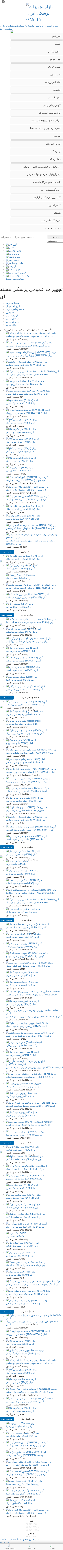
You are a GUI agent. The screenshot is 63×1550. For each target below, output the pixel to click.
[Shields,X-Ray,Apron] (32, 371)
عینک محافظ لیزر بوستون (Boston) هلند (24, 384)
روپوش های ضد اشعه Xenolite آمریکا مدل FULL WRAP (31, 994)
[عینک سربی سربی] (16, 1232)
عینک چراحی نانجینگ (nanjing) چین (22, 1207)
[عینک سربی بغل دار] (29, 342)
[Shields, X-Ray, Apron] (30, 1032)
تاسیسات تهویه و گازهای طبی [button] (46, 182)
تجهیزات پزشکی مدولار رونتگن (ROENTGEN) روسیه (30, 1391)
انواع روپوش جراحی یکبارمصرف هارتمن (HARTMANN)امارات (34, 1067)
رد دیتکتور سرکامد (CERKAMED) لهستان (24, 1455)
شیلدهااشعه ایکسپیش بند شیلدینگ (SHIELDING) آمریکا (31, 374)
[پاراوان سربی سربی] (28, 637)
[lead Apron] (25, 1131)
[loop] (23, 1204)
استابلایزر (10, 312)
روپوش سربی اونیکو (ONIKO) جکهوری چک (25, 956)
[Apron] (21, 1092)
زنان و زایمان (15, 250)
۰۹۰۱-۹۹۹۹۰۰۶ (31, 1536)
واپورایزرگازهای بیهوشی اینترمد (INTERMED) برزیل (29, 355)
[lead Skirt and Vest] (28, 778)
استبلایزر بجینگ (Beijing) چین (19, 578)
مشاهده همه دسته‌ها (15, 278)
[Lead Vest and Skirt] (25, 758)
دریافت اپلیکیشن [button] (10, 1548)
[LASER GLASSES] (25, 380)
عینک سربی (11, 324)
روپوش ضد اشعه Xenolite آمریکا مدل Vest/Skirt (28, 1124)
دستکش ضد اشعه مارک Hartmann (22, 912)
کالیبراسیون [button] (54, 205)
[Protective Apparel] (21, 1111)
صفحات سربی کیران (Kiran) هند (20, 984)
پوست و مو (14, 253)
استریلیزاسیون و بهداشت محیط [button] (45, 128)
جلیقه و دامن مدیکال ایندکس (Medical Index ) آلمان (30, 829)
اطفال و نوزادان (16, 263)
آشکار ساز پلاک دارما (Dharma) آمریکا (23, 1493)
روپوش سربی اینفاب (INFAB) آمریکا (22, 946)
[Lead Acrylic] (24, 1041)
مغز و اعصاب (15, 269)
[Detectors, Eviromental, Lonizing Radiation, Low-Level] (24, 1480)
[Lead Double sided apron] (34, 1011)
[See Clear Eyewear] (25, 1213)
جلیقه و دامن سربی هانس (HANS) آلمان (24, 762)
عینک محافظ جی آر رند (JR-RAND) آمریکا (25, 1226)
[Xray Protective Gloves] (31, 889)
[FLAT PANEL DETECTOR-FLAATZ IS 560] (27, 476)
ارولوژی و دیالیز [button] (53, 143)
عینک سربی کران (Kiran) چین (19, 1255)
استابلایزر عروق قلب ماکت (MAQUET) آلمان (26, 597)
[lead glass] (22, 647)
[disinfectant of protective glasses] (33, 1280)
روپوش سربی (12, 321)
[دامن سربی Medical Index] (23, 720)
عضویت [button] (52, 1548)
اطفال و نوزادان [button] (53, 82)
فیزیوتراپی (14, 259)
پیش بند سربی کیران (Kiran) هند (20, 975)
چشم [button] (58, 43)
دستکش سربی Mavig (16, 864)
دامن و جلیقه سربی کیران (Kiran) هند (23, 714)
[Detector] (20, 1499)
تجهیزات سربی (13, 303)
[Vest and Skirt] (27, 787)
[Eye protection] (20, 1271)
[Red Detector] (26, 1451)
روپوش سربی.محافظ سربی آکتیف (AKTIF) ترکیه (28, 1035)
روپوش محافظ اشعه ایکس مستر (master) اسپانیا (28, 965)
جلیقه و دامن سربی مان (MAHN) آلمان (24, 800)
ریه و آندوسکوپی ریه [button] (51, 190)
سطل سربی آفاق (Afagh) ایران (20, 422)
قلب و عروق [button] (54, 66)
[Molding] (25, 1349)
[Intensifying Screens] (22, 981)
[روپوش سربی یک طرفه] (31, 332)
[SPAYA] (24, 505)
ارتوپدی (12, 266)
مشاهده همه (6, 552)
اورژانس (13, 244)
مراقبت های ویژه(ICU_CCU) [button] (46, 120)
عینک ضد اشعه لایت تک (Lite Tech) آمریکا (25, 1169)
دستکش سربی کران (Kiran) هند (20, 873)
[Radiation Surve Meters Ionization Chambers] (34, 535)
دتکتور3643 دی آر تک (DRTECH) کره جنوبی (26, 499)
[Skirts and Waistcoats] (26, 806)
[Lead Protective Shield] (31, 1073)
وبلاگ (10, 28)
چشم (11, 247)
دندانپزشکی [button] (55, 159)
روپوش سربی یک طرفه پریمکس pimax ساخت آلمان (30, 336)
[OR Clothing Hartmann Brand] (34, 1062)
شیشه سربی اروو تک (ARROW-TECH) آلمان (26, 412)
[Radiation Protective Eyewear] (26, 1165)
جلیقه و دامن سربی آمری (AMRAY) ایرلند (25, 839)
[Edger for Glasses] (26, 1300)
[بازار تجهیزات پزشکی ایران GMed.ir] (42, 13)
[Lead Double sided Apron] (27, 1022)
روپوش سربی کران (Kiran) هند (20, 1096)
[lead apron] (22, 1051)
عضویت (36, 25)
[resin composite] (21, 739)
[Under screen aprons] (24, 1083)
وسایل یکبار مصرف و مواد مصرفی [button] (44, 174)
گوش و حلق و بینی (17, 272)
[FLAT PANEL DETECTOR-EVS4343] (27, 486)
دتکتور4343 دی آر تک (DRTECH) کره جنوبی (26, 489)
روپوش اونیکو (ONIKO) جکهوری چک (22, 1086)
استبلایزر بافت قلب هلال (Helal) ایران (23, 509)
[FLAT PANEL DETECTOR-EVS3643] (27, 495)
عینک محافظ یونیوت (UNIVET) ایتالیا (22, 518)
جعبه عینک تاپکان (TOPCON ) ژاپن (22, 1245)
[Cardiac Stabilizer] (20, 574)
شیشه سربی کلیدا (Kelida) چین (20, 679)
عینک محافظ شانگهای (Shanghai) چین (23, 1159)
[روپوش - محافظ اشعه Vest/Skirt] (29, 1121)
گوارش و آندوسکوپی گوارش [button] (47, 197)
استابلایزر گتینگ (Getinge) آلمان (20, 568)
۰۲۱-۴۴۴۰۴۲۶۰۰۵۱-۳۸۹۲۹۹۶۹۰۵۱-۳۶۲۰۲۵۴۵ (31, 1526)
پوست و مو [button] (55, 59)
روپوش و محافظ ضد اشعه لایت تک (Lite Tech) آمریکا (30, 1105)
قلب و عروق (15, 256)
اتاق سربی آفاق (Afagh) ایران (19, 460)
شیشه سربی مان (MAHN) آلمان (20, 651)
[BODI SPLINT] (31, 524)
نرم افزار (44, 25)
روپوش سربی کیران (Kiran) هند (20, 1115)
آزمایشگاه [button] (55, 151)
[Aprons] (24, 943)
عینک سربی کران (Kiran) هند (19, 1274)
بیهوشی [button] (57, 136)
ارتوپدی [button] (57, 90)
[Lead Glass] (25, 686)
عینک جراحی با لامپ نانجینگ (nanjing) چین (25, 1265)
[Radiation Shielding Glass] (24, 657)
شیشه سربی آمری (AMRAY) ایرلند (22, 670)
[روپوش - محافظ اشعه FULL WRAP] (33, 991)
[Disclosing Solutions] (25, 1490)
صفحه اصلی (53, 25)
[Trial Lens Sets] (28, 390)
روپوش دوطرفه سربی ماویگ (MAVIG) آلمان (26, 1026)
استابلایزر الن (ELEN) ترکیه (18, 470)
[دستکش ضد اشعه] (23, 908)
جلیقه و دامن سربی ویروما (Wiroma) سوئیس (27, 781)
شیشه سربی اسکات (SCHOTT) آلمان (23, 660)
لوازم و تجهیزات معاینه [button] (50, 113)
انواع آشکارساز (13, 306)
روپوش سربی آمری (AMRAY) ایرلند (22, 936)
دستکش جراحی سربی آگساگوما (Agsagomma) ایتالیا (30, 892)
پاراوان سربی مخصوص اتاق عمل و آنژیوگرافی (27, 641)
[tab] (37, 36)
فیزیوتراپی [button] (55, 74)
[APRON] (31, 1102)
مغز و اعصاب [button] (54, 97)
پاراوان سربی (12, 315)
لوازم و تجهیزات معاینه (19, 275)
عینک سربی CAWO (15, 1236)
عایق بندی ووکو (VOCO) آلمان (19, 743)
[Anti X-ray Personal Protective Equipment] (30, 962)
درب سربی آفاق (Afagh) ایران (20, 451)
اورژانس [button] (56, 36)
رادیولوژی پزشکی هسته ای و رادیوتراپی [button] (41, 166)
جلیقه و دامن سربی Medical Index (22, 723)
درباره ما (4, 28)
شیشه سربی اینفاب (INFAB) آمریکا (22, 631)
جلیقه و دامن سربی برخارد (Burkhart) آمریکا (26, 791)
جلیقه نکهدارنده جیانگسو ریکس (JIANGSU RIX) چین (30, 528)
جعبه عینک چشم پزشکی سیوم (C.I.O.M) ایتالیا (27, 393)
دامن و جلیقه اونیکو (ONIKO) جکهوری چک (25, 810)
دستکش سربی (13, 318)
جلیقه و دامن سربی (15, 309)
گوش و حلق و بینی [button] (52, 105)
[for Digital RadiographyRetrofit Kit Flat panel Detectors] (29, 1461)
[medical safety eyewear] (23, 515)
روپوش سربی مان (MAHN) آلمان (21, 1055)
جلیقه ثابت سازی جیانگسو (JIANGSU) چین (25, 364)
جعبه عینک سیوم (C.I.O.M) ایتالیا (20, 403)
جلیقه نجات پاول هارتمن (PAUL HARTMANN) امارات (30, 771)
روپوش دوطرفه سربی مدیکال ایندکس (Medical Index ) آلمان (34, 1016)
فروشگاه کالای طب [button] (51, 220)
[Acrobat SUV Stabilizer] (28, 593)
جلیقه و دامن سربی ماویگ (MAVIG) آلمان (25, 733)
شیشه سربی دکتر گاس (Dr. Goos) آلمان (24, 689)
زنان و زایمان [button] (54, 51)
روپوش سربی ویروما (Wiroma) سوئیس (24, 1134)
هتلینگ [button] (57, 212)
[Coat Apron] (22, 971)
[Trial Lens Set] (23, 1242)
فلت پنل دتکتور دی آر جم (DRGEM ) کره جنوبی (27, 1464)
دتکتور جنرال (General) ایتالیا (19, 1503)
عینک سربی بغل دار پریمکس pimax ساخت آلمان (28, 345)
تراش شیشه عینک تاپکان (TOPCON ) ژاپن (25, 1303)
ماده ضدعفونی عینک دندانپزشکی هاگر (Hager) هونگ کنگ (32, 1284)
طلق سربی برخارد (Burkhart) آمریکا (22, 1045)
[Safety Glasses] (26, 1223)
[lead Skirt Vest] (26, 835)
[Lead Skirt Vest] (26, 729)
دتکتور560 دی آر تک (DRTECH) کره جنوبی (25, 480)
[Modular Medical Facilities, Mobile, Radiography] (31, 1388)
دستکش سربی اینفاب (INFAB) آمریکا (23, 883)
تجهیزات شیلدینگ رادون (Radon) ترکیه (23, 1353)
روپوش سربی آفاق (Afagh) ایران (21, 441)
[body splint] (27, 361)
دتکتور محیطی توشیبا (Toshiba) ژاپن (22, 1484)
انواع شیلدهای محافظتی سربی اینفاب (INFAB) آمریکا (30, 1076)
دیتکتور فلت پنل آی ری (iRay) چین (21, 1435)
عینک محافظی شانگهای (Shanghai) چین (24, 1216)
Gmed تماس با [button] (31, 1548)
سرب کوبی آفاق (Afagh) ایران (20, 432)
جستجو (56, 236)
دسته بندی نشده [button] (53, 228)
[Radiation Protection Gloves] (24, 879)
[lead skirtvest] (25, 797)
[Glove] (22, 870)
